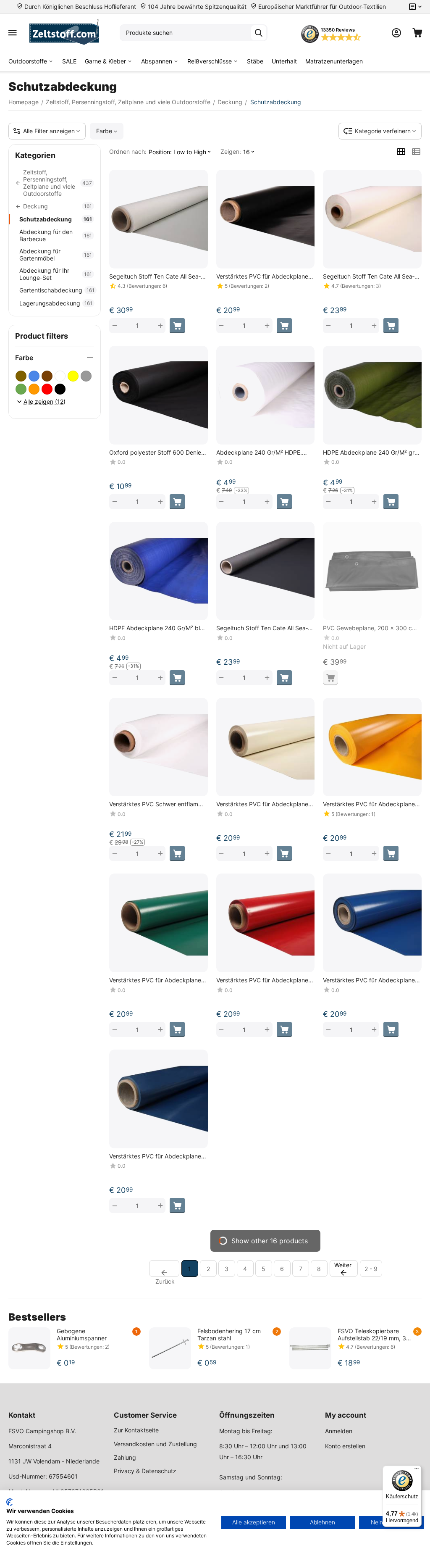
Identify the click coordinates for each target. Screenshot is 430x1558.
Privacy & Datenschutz (145, 1470)
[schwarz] (60, 389)
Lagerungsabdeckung (55, 303)
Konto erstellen (345, 1446)
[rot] (47, 389)
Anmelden (338, 1430)
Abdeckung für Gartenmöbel (55, 254)
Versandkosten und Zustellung (155, 1443)
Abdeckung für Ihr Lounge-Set (55, 274)
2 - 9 (371, 1268)
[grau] (86, 376)
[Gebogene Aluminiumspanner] (29, 1348)
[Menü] (417, 1471)
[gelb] (73, 376)
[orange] (34, 389)
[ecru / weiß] (60, 376)
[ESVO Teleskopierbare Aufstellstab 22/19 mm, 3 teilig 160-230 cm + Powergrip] (310, 1348)
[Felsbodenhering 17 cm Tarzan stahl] (170, 1348)
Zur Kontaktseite (136, 1430)
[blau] (34, 376)
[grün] (21, 389)
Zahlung (125, 1457)
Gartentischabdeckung (56, 290)
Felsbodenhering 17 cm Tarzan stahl (229, 1334)
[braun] (47, 376)
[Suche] (258, 32)
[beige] (21, 376)
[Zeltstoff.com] (68, 33)
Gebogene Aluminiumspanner (82, 1334)
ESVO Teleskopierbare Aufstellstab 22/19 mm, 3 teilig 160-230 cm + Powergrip (372, 1334)
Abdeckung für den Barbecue (55, 235)
